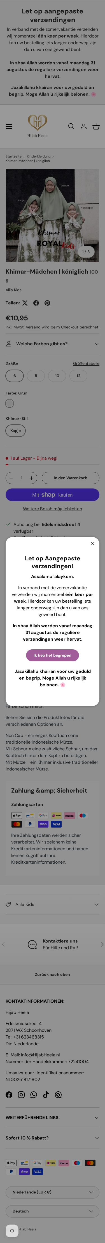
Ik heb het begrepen (52, 655)
